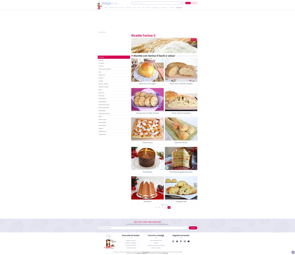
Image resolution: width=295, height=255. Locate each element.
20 (165, 207)
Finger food (102, 75)
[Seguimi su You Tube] (188, 241)
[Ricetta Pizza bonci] (147, 129)
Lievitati (101, 81)
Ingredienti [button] (155, 7)
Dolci (134, 7)
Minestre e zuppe (103, 87)
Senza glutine (102, 125)
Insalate (101, 78)
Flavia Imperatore (146, 252)
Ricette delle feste (104, 107)
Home (100, 32)
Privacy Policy (165, 253)
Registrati (194, 3)
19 (162, 207)
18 (159, 207)
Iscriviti (193, 228)
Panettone (147, 172)
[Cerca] (182, 3)
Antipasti (111, 7)
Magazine (179, 7)
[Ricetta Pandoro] (147, 187)
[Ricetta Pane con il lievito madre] (181, 70)
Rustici (100, 116)
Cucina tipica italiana (104, 69)
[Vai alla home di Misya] (108, 4)
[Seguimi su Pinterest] (180, 241)
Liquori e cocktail (103, 84)
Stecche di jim (181, 142)
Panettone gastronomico (181, 172)
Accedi (188, 3)
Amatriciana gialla (155, 247)
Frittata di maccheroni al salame (156, 245)
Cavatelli (156, 242)
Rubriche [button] (164, 7)
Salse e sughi (102, 119)
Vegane (101, 128)
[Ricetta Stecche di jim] (181, 129)
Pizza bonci (147, 142)
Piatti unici (101, 92)
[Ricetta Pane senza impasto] (181, 99)
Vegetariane (102, 131)
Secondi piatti (102, 122)
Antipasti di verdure (131, 240)
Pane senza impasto (181, 113)
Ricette (106, 7)
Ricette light (102, 110)
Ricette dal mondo (104, 104)
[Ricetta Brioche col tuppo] (147, 70)
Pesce (100, 90)
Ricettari (148, 7)
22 (172, 207)
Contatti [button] (171, 7)
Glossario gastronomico (156, 240)
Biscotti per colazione (131, 242)
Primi (116, 7)
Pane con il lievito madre (181, 83)
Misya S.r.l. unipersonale (142, 253)
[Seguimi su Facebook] (173, 241)
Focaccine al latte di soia (147, 113)
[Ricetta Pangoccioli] (181, 187)
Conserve (101, 63)
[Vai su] (293, 252)
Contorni (128, 7)
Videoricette (102, 134)
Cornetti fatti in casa (131, 245)
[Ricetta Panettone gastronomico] (181, 158)
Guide (143, 7)
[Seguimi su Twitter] (177, 241)
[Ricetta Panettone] (147, 158)
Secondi (121, 7)
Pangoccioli (181, 201)
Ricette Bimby (102, 101)
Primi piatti (101, 95)
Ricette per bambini (104, 113)
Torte (138, 7)
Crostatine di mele (130, 247)
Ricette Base (102, 98)
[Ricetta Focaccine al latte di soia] (147, 99)
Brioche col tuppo (147, 83)
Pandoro (147, 201)
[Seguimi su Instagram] (184, 241)
